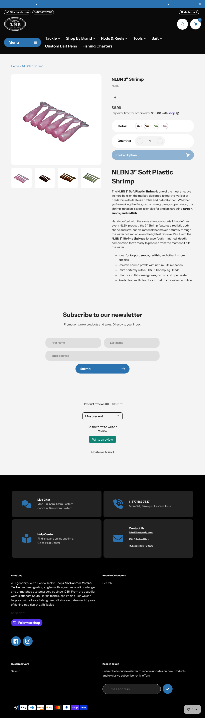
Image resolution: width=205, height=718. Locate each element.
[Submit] (168, 689)
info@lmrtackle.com (17, 12)
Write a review (102, 439)
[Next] (169, 4)
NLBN (115, 86)
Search (107, 583)
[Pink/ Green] (165, 126)
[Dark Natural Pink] (138, 126)
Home (15, 66)
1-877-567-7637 (43, 12)
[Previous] (36, 4)
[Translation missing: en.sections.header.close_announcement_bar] (200, 4)
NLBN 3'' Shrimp (32, 66)
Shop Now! (18, 613)
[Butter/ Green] (156, 126)
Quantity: (124, 140)
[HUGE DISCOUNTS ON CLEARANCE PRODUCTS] (102, 4)
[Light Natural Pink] (147, 126)
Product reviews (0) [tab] (96, 404)
